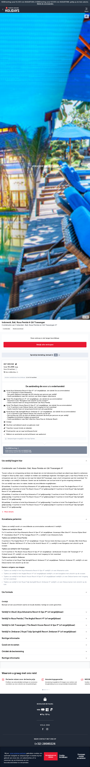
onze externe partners (18, 753)
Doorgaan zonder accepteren (81, 756)
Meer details (9, 512)
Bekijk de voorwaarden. (45, 4)
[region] (45, 757)
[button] (45, 461)
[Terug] (3, 9)
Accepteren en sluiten (50, 756)
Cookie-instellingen (63, 756)
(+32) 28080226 (45, 743)
